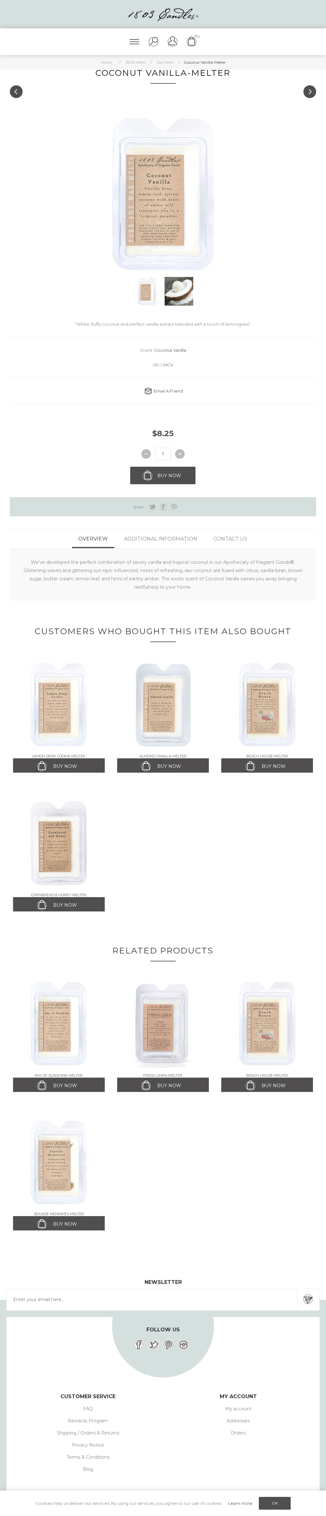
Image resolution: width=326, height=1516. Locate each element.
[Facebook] (138, 1344)
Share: (139, 507)
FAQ (88, 1409)
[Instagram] (183, 1344)
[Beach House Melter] (267, 704)
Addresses (238, 1421)
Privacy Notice (88, 1445)
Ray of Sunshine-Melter (59, 1075)
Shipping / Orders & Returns (88, 1433)
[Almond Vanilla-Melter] (163, 704)
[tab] (93, 538)
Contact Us (230, 539)
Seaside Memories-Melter (59, 1214)
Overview (93, 539)
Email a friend (168, 390)
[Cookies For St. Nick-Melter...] (309, 91)
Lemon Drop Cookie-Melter (58, 756)
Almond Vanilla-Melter (163, 756)
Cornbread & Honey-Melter (58, 895)
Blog (88, 1469)
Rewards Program (88, 1421)
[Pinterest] (168, 1344)
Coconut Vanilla (170, 350)
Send (308, 1299)
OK (275, 1503)
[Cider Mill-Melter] (16, 91)
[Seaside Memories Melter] (59, 1162)
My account (238, 1409)
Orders (238, 1433)
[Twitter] (153, 1344)
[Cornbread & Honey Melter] (59, 843)
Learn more (240, 1503)
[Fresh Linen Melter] (163, 1024)
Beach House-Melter (267, 756)
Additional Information (160, 539)
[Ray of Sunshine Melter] (59, 1024)
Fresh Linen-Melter (162, 1075)
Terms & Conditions (88, 1457)
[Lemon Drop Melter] (59, 704)
